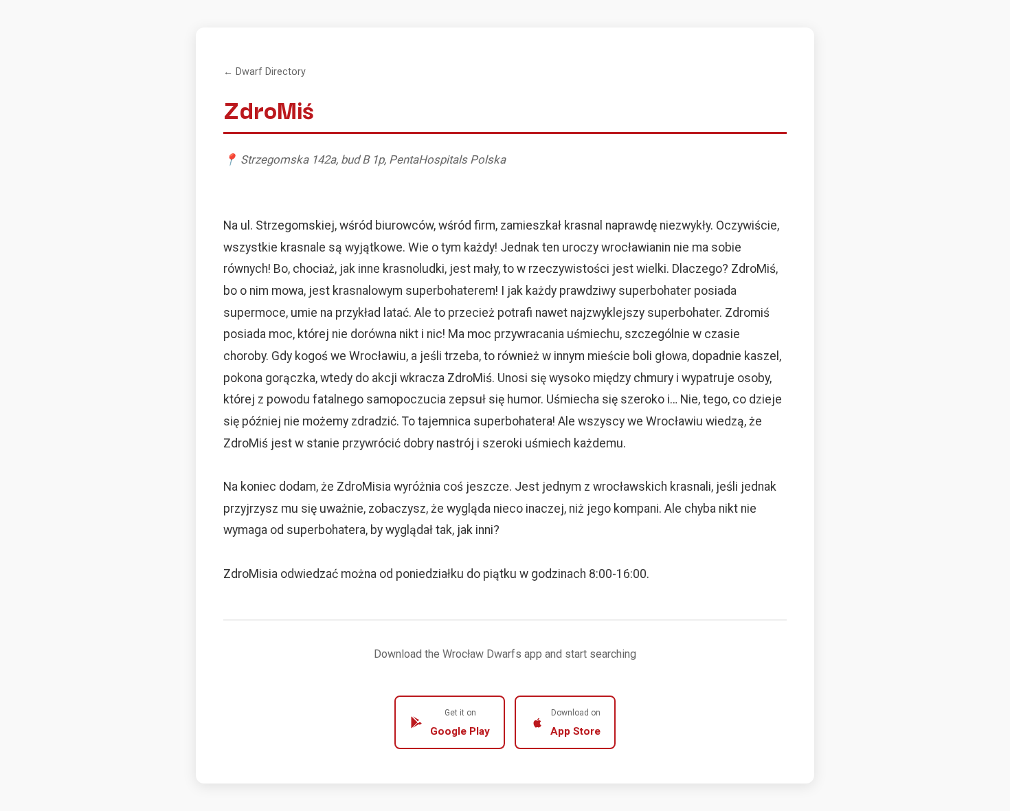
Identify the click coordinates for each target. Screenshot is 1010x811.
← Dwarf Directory (264, 72)
